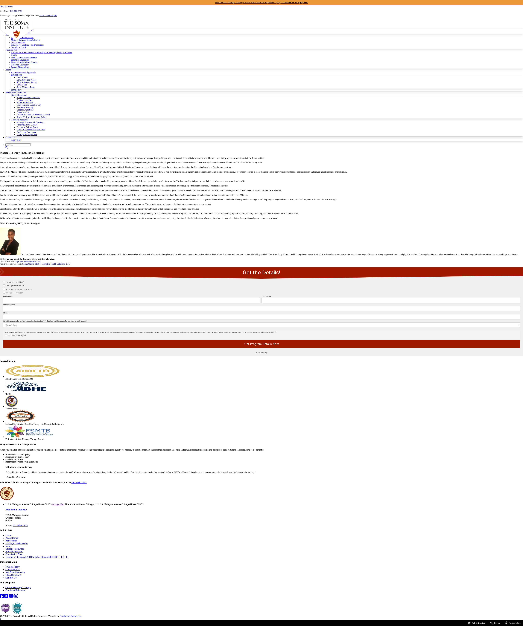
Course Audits (23, 112)
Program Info (515, 623)
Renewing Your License (27, 125)
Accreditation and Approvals (23, 72)
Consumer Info (12, 569)
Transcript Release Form (27, 127)
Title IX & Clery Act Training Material (33, 115)
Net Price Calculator (19, 65)
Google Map (58, 504)
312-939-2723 (16, 11)
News (8, 546)
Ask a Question (478, 623)
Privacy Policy (12, 566)
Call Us (497, 623)
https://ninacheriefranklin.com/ (28, 261)
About (8, 70)
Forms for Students (25, 102)
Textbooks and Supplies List (29, 105)
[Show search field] (6, 147)
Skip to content (6, 6)
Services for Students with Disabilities (27, 45)
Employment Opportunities (28, 97)
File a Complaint (13, 575)
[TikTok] (20, 596)
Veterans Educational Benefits (24, 57)
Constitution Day (13, 554)
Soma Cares (22, 85)
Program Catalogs (24, 100)
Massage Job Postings (16, 543)
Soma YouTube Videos (26, 80)
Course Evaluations (25, 110)
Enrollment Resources (70, 616)
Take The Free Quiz (48, 15)
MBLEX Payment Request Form (31, 129)
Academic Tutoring (25, 107)
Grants (14, 55)
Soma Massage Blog (25, 87)
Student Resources (19, 95)
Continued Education (15, 590)
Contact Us (10, 137)
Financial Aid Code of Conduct (24, 62)
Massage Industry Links (27, 134)
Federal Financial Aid (20, 67)
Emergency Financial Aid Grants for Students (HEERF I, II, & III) (36, 557)
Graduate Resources (19, 120)
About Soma (11, 538)
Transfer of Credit (18, 47)
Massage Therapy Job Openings (30, 122)
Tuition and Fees (18, 42)
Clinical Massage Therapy (18, 587)
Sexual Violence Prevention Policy (31, 117)
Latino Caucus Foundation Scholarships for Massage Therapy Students (41, 52)
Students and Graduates (15, 92)
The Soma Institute (16, 509)
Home (8, 535)
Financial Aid (11, 50)
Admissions (11, 540)
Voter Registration (14, 551)
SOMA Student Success (27, 82)
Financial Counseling (20, 60)
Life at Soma (16, 75)
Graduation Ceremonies (27, 132)
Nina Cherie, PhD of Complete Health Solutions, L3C (46, 264)
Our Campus (22, 77)
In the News (16, 90)
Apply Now (16, 140)
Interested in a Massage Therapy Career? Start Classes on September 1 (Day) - (261, 2)
